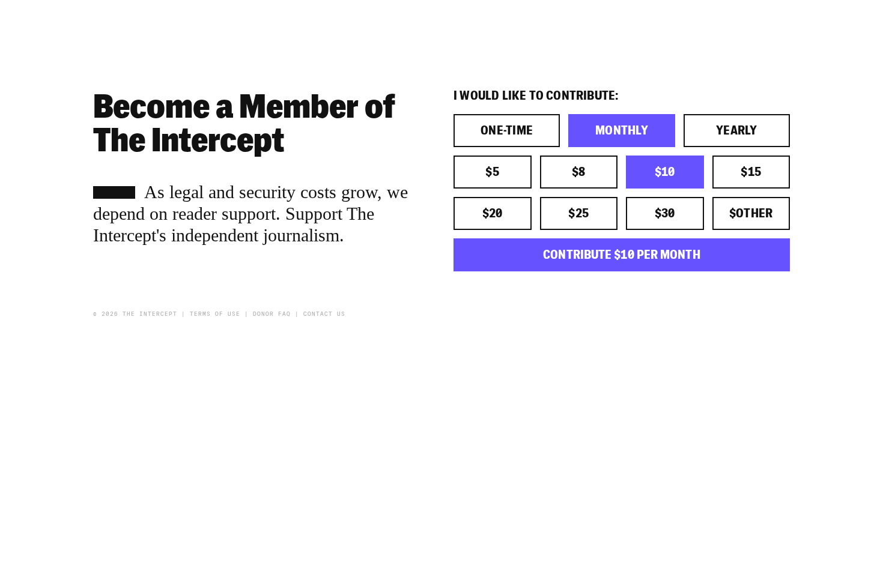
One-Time (507, 130)
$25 (578, 213)
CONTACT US (324, 314)
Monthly (621, 130)
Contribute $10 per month (621, 255)
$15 (751, 172)
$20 (492, 213)
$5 (492, 172)
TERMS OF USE (215, 314)
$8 (579, 172)
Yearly (736, 130)
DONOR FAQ (272, 314)
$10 (665, 172)
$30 (665, 213)
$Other (751, 213)
